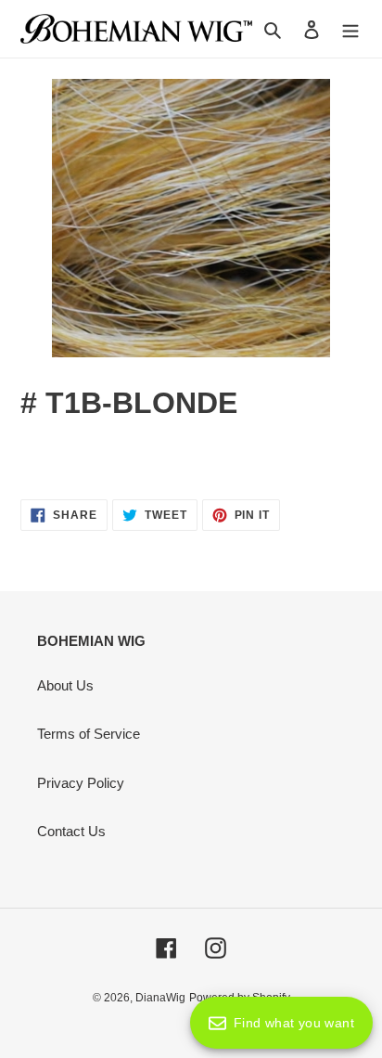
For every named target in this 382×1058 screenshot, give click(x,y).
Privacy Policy (80, 783)
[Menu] (350, 29)
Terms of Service (88, 734)
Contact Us (71, 831)
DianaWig (160, 997)
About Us (65, 685)
